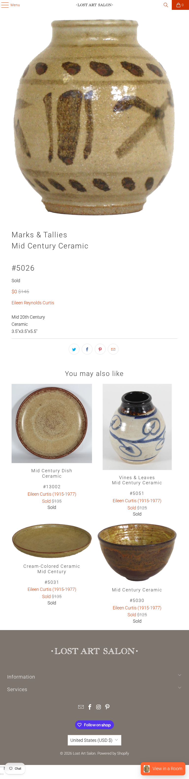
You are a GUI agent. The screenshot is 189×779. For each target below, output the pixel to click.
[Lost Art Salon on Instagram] (98, 707)
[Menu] (2, 5)
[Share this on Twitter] (74, 349)
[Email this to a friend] (113, 349)
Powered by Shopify (113, 753)
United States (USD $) (91, 740)
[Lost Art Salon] (94, 5)
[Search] (166, 5)
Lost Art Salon (84, 753)
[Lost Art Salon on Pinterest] (107, 707)
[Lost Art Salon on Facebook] (90, 707)
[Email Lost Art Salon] (81, 707)
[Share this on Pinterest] (100, 349)
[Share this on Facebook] (87, 349)
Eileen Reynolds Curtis (33, 302)
